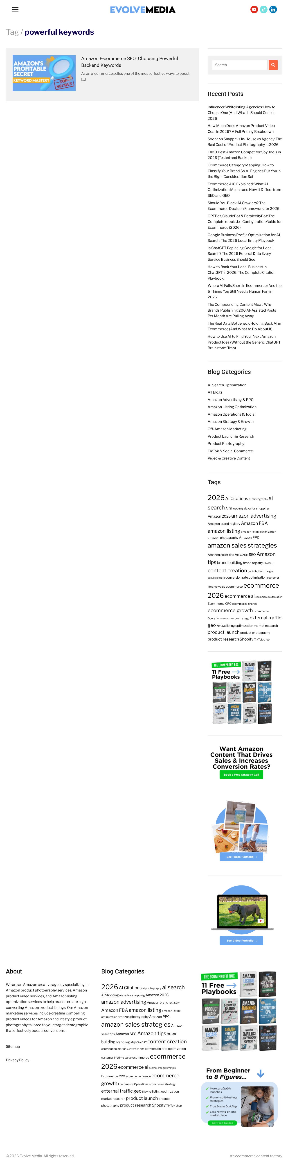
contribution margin (260, 571)
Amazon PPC (249, 538)
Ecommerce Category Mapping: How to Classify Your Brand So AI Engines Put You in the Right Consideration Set (244, 171)
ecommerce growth (230, 610)
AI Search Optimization (227, 385)
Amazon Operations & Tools (231, 414)
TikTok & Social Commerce (230, 451)
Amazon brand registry (224, 523)
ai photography (258, 499)
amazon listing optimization (258, 531)
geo (212, 625)
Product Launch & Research (231, 436)
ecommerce (234, 586)
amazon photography (223, 537)
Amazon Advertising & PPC (230, 400)
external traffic (265, 617)
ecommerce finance (244, 603)
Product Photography (226, 443)
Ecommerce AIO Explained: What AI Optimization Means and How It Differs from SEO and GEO (244, 190)
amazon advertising (253, 516)
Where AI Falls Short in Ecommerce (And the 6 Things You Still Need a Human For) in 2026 (244, 291)
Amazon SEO (245, 554)
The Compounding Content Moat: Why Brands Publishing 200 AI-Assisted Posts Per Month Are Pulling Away (242, 310)
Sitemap (13, 1046)
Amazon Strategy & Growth (231, 421)
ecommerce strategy (236, 618)
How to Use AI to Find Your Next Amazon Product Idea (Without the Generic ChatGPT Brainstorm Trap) (244, 342)
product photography (255, 632)
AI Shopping (234, 508)
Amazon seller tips (221, 555)
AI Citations (236, 498)
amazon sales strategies (242, 545)
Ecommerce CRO (220, 603)
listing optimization (239, 625)
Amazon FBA (254, 523)
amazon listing (224, 531)
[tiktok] (264, 9)
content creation (227, 570)
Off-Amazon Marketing (227, 429)
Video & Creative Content (229, 458)
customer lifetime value (116, 1057)
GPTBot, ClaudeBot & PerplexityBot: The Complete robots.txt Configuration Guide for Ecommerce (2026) (245, 222)
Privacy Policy (17, 1060)
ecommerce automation (268, 596)
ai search (173, 987)
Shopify (246, 639)
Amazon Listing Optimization (232, 407)
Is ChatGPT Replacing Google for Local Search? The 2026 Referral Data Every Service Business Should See (240, 254)
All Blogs (215, 392)
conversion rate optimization (245, 577)
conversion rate (216, 577)
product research (223, 639)
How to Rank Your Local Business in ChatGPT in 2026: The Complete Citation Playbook (241, 273)
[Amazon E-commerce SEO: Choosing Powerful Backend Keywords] (44, 72)
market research (266, 625)
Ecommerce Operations (133, 1084)
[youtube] (254, 9)
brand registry (253, 563)
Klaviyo (221, 625)
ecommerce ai (240, 596)
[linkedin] (273, 9)
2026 (216, 498)
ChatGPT (268, 563)
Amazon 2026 (219, 516)
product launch (224, 632)
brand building (229, 562)
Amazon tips (151, 1033)
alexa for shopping (256, 508)
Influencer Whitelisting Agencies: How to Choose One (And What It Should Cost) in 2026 (241, 113)
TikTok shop (262, 639)
